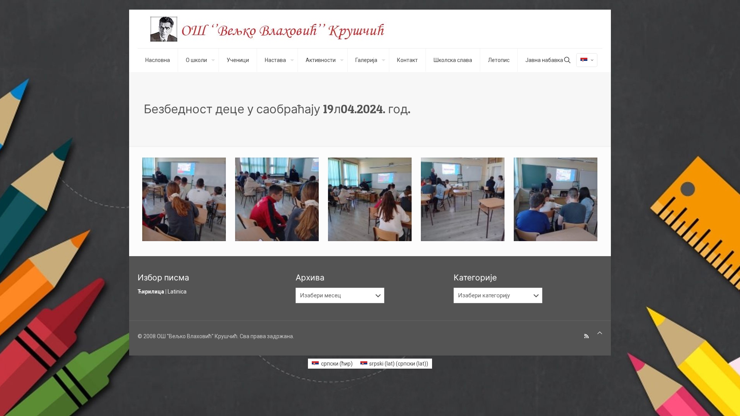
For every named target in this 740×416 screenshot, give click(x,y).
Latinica (177, 292)
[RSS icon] (586, 336)
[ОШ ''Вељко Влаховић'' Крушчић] (274, 29)
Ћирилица (151, 292)
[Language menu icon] (586, 60)
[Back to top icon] (599, 333)
